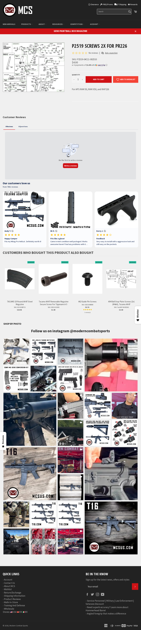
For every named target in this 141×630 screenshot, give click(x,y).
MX (26, 611)
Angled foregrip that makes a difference (106, 613)
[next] (135, 289)
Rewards (134, 4)
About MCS (9, 586)
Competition (76, 24)
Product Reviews (12, 599)
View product (19, 281)
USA (14, 611)
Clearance (94, 4)
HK (20, 611)
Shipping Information (14, 595)
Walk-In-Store (11, 602)
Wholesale (9, 608)
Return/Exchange (12, 592)
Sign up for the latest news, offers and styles (107, 579)
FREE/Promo (108, 4)
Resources (57, 24)
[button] (105, 65)
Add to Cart (98, 79)
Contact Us (9, 582)
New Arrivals (9, 24)
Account (94, 24)
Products (26, 24)
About (42, 24)
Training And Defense (14, 605)
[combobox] (114, 11)
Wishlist (8, 589)
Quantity (76, 75)
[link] (111, 365)
